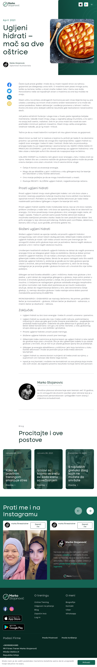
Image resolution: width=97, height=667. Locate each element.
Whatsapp (71, 613)
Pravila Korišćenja (69, 638)
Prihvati (86, 662)
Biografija (70, 602)
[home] (11, 4)
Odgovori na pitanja (44, 606)
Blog (36, 610)
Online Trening (41, 602)
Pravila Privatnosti (50, 638)
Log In (37, 617)
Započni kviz (40, 613)
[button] (91, 4)
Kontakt (70, 606)
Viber (68, 610)
